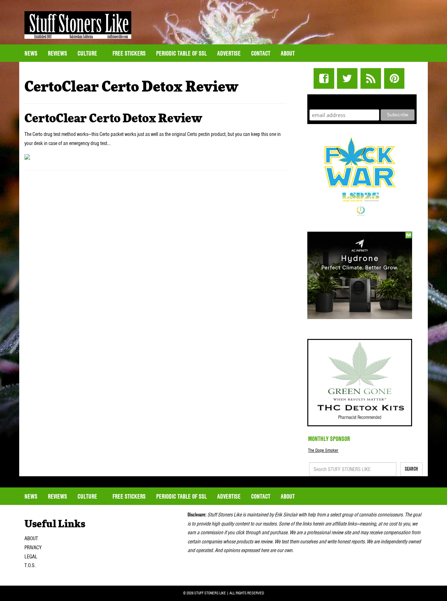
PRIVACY (33, 547)
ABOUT (31, 538)
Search (411, 468)
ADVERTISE (229, 53)
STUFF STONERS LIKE (77, 25)
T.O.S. (30, 565)
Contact (260, 53)
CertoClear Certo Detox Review (113, 119)
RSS (370, 78)
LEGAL (30, 556)
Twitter (347, 78)
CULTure (88, 53)
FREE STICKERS (129, 53)
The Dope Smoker (323, 450)
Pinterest (394, 78)
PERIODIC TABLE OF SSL (181, 53)
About (288, 53)
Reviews (57, 53)
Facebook (324, 78)
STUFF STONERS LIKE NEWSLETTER (362, 101)
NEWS (30, 53)
